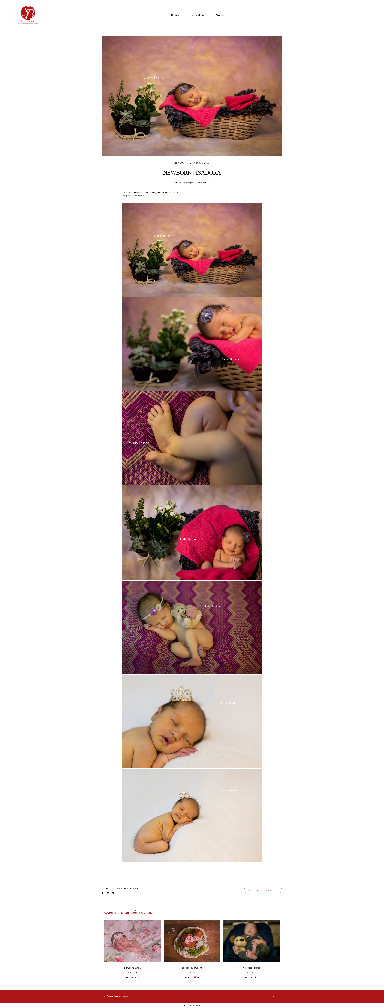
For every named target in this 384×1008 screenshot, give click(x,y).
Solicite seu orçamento (263, 890)
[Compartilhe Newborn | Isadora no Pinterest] (113, 893)
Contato (242, 15)
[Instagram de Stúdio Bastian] (277, 997)
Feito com (192, 1005)
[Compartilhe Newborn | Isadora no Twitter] (108, 893)
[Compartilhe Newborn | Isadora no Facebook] (103, 893)
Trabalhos (198, 15)
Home (175, 15)
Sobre (220, 15)
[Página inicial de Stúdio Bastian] (28, 14)
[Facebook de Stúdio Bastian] (274, 997)
